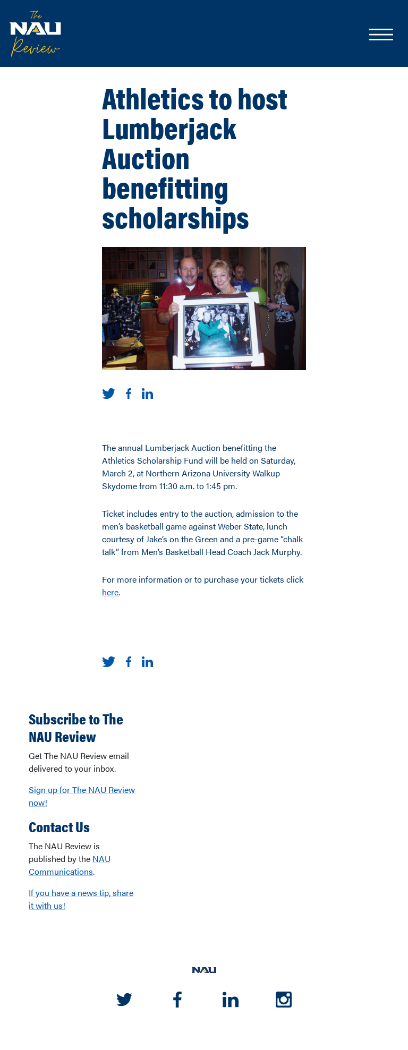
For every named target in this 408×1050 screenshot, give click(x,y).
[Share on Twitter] (108, 392)
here (110, 592)
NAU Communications (69, 864)
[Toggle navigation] (380, 35)
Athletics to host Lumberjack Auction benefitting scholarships (194, 156)
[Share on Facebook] (128, 392)
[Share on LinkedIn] (147, 392)
